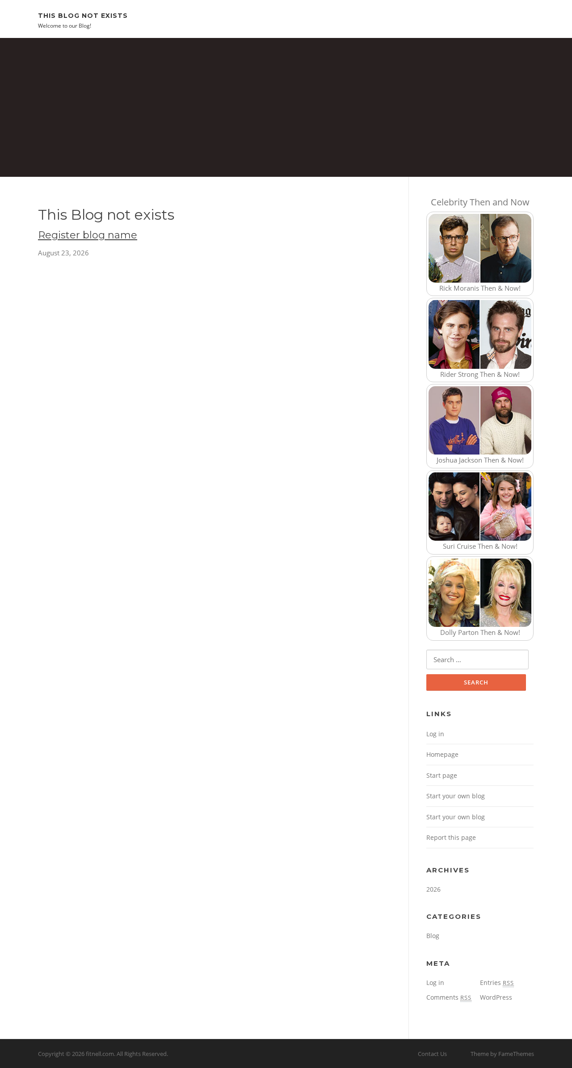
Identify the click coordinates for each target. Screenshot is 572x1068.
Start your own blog (455, 796)
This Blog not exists (83, 15)
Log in (435, 734)
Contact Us (432, 1054)
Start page (441, 775)
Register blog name (87, 235)
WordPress (496, 997)
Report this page (451, 837)
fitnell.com (100, 1054)
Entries (497, 982)
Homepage (442, 754)
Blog (432, 935)
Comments (448, 997)
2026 (433, 889)
